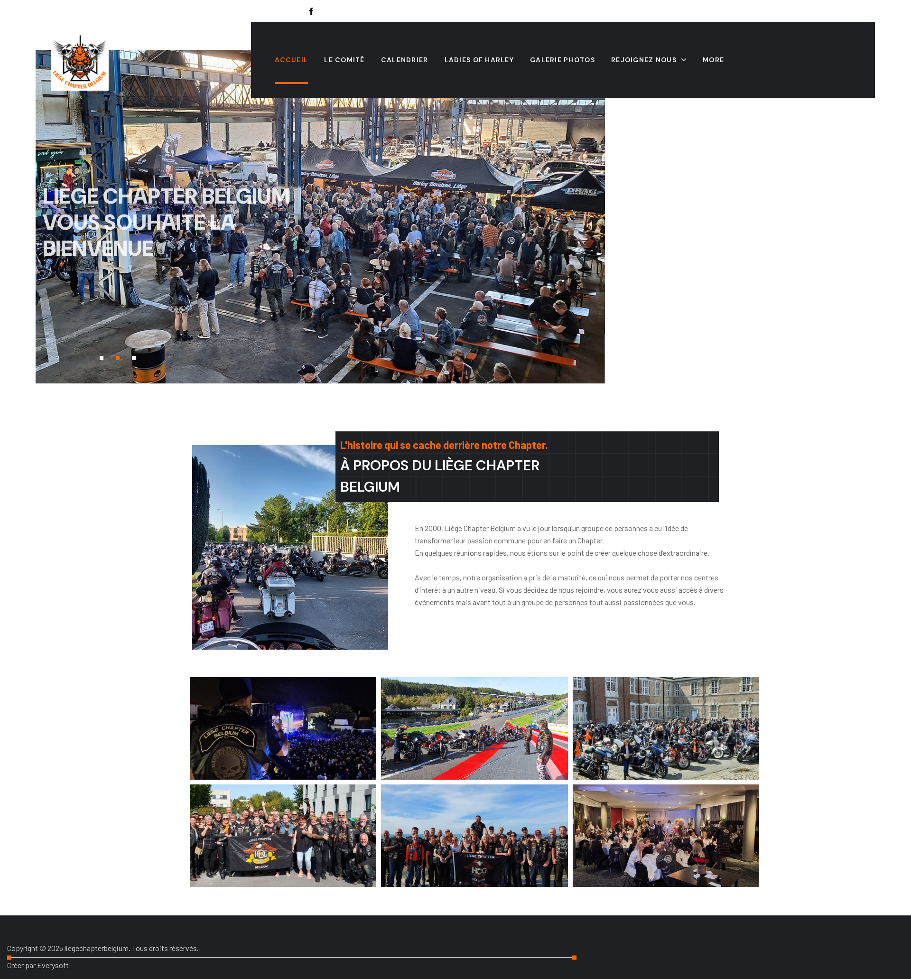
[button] (101, 358)
